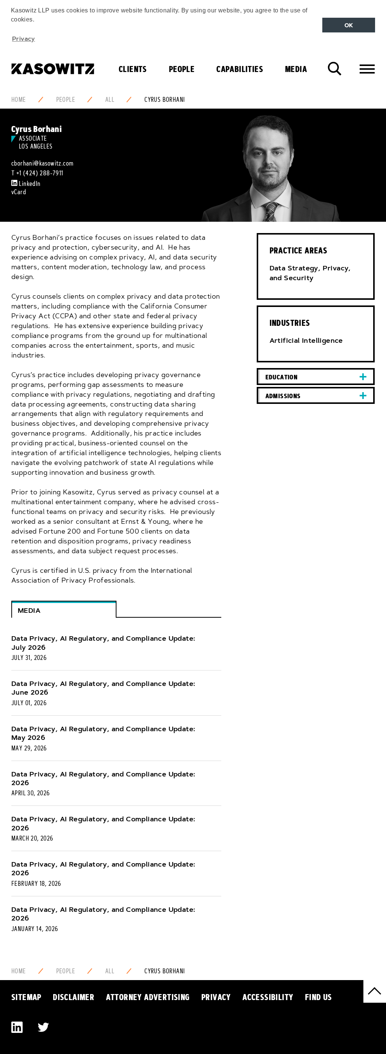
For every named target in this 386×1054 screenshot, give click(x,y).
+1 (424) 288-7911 (39, 173)
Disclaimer (73, 997)
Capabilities (239, 69)
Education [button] (281, 377)
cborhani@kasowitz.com (42, 163)
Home (18, 99)
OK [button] (349, 25)
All (109, 99)
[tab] (316, 376)
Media (296, 69)
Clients (133, 69)
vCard (18, 192)
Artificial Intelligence (306, 340)
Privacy (216, 997)
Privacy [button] (23, 38)
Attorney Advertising (148, 997)
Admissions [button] (283, 395)
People (182, 69)
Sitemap (26, 997)
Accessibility (267, 997)
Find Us (318, 997)
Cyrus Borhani (164, 99)
